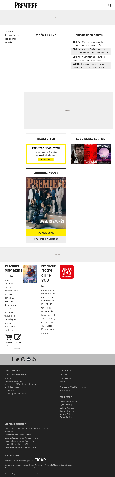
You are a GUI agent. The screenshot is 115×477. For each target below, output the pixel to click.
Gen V (62, 381)
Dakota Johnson (67, 407)
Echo (62, 384)
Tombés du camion (13, 381)
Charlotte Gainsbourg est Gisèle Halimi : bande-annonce (89, 58)
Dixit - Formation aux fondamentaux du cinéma (23, 468)
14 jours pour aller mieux (15, 393)
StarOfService (66, 465)
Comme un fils (11, 390)
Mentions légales (11, 474)
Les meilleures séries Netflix (17, 434)
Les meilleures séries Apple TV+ (19, 441)
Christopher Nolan (68, 401)
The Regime (65, 377)
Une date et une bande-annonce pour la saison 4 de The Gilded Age (88, 44)
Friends (63, 374)
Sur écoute (65, 390)
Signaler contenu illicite (29, 474)
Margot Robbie (66, 414)
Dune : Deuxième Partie (15, 374)
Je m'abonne (46, 232)
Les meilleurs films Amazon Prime (20, 447)
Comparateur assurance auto (16, 465)
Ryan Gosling (66, 404)
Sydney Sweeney (67, 411)
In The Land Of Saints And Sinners (20, 384)
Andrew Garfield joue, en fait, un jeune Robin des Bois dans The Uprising (90, 51)
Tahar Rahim (66, 417)
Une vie (7, 377)
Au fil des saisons (12, 387)
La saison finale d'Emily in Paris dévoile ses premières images (89, 65)
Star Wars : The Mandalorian (73, 387)
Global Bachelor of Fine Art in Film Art (44, 465)
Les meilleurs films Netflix (16, 444)
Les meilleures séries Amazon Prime (21, 438)
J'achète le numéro (46, 239)
